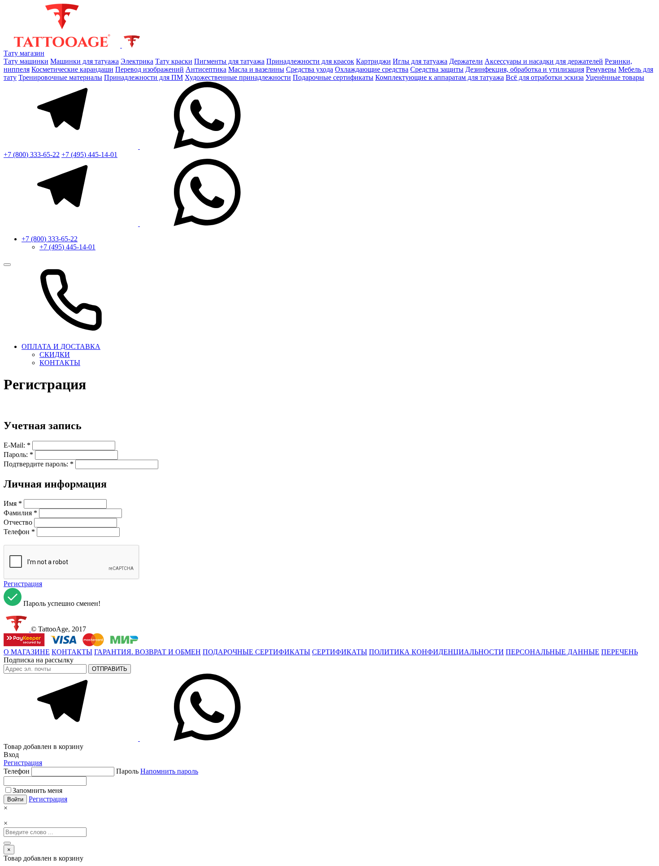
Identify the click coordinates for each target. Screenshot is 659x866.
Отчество (18, 522)
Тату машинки (26, 61)
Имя (10, 503)
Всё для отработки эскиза (545, 77)
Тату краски (173, 61)
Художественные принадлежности (238, 77)
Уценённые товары (614, 77)
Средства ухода (309, 69)
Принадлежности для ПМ (143, 77)
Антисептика (206, 69)
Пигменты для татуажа (229, 61)
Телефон (17, 531)
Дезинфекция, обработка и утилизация (524, 69)
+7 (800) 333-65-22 (32, 154)
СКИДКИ (54, 354)
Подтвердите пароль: (36, 464)
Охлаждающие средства (371, 69)
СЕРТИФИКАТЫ (339, 652)
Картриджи (373, 61)
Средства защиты (437, 69)
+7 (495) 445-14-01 (89, 154)
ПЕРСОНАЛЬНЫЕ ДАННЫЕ (552, 652)
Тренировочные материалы (60, 77)
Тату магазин (24, 53)
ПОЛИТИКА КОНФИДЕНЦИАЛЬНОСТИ (436, 652)
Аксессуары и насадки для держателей (544, 61)
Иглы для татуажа (420, 61)
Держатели (466, 61)
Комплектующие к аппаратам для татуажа (439, 77)
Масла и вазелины (256, 69)
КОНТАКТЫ (59, 362)
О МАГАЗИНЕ (27, 652)
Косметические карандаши (72, 69)
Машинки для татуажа (84, 61)
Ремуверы (601, 69)
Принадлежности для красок (310, 61)
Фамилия (18, 513)
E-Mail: (15, 445)
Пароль (157, 771)
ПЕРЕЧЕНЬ (619, 652)
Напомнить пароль (169, 771)
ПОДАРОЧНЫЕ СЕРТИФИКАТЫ (256, 652)
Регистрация (23, 583)
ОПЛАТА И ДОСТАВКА (61, 346)
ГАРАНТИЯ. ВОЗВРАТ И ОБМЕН (147, 652)
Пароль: (16, 454)
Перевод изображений (149, 69)
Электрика (137, 61)
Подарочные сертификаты (333, 77)
